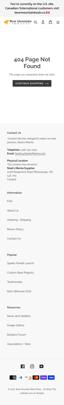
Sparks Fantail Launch (20, 263)
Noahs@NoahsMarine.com (30, 153)
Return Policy (15, 229)
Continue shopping (29, 83)
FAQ (9, 201)
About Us (12, 210)
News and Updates (19, 316)
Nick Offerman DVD (19, 291)
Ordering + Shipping (19, 219)
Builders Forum (16, 334)
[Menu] (58, 22)
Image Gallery (15, 325)
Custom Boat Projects (20, 272)
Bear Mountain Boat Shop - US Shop (33, 389)
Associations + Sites (19, 344)
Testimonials (14, 282)
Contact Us (14, 238)
